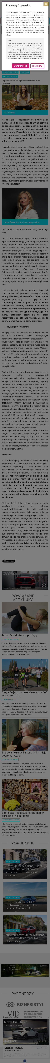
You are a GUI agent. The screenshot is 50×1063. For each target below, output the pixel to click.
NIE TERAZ (37, 66)
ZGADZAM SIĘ (20, 66)
